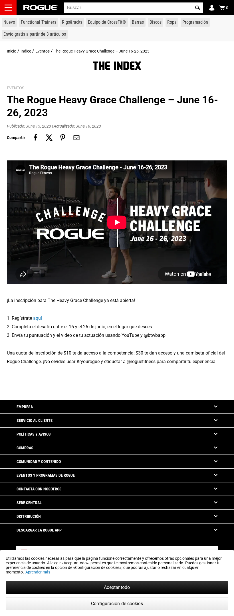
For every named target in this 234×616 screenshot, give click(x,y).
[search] (133, 7)
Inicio (11, 51)
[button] (197, 7)
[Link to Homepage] (40, 7)
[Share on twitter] (49, 137)
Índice (26, 51)
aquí (37, 318)
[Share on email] (76, 137)
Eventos (42, 51)
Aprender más (37, 572)
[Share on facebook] (35, 137)
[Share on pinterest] (62, 137)
